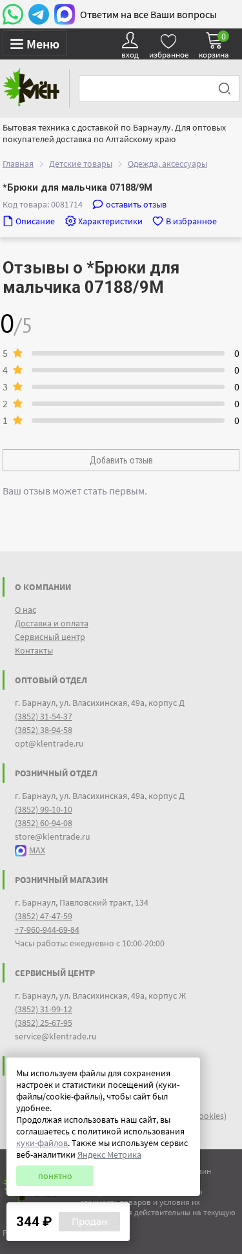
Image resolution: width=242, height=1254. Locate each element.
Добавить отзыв (121, 460)
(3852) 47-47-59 (43, 916)
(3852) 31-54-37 (43, 716)
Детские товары (80, 163)
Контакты (34, 650)
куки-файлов (42, 1143)
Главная (18, 163)
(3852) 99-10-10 (43, 809)
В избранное (191, 221)
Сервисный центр (50, 637)
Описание (35, 221)
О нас (25, 609)
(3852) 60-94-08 (43, 823)
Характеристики (110, 221)
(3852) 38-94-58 (43, 730)
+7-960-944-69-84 (47, 929)
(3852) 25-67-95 (43, 1022)
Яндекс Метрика (109, 1154)
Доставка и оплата (51, 623)
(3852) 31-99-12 (43, 1009)
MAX (37, 850)
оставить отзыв (136, 204)
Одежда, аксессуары (167, 163)
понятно (55, 1176)
